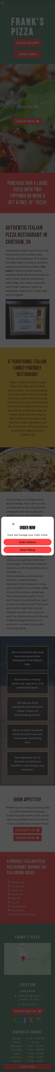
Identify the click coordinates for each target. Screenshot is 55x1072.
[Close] (13, 522)
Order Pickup (27, 549)
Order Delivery (27, 542)
